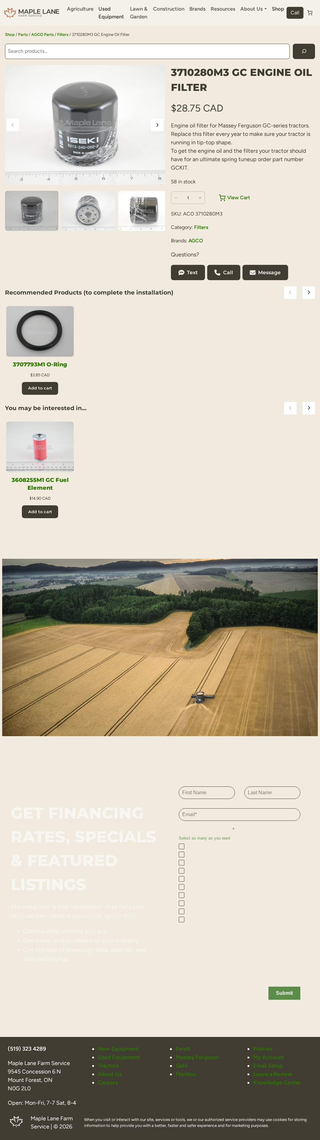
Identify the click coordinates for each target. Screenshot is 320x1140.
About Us (110, 1074)
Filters (62, 34)
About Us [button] (251, 9)
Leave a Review (272, 1074)
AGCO (195, 241)
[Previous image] (13, 125)
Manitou (186, 1074)
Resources (223, 9)
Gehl (181, 1065)
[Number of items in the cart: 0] (310, 12)
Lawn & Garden (139, 13)
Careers (108, 1082)
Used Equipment (111, 13)
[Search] (304, 51)
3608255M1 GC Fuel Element (40, 484)
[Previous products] (290, 292)
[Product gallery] (85, 125)
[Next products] (308, 292)
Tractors (108, 1065)
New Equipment (118, 1048)
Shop (278, 9)
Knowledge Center (277, 1082)
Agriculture (80, 9)
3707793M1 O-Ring (40, 364)
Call (295, 13)
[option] (88, 211)
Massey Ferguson (197, 1057)
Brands (197, 9)
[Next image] (157, 125)
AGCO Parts (42, 34)
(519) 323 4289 (27, 1048)
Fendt (183, 1048)
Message (269, 272)
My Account (268, 1057)
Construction (168, 9)
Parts (23, 34)
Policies (262, 1048)
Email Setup (268, 1065)
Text (192, 272)
